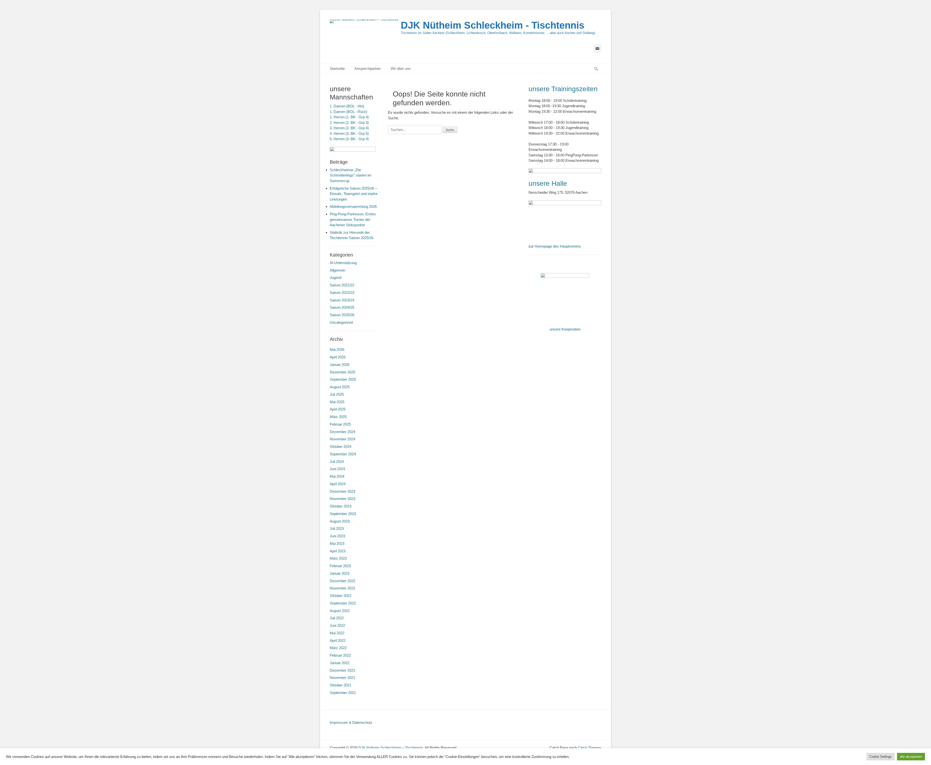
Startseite (337, 68)
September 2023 (343, 514)
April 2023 (337, 551)
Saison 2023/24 (342, 300)
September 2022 (343, 603)
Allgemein (337, 270)
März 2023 (338, 558)
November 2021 (342, 678)
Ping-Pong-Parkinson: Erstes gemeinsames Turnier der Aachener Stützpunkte (353, 219)
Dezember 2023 (342, 491)
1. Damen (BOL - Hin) (347, 106)
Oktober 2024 (340, 446)
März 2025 (338, 417)
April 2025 (337, 409)
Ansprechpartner (367, 68)
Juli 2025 (337, 394)
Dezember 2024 (342, 432)
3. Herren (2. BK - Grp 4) (349, 128)
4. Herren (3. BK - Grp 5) (349, 133)
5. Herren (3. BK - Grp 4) (349, 139)
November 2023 (342, 499)
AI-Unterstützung (343, 263)
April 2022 (337, 640)
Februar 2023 (340, 566)
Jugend (335, 277)
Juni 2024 (337, 469)
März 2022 (338, 648)
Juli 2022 (337, 618)
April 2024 (337, 484)
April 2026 (337, 357)
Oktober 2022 (340, 596)
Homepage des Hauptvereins (558, 246)
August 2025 (340, 387)
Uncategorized (341, 322)
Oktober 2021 (340, 685)
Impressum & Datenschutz (351, 722)
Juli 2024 (337, 461)
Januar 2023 (339, 573)
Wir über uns (401, 68)
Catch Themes (589, 748)
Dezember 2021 (342, 670)
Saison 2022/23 (342, 292)
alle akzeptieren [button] (911, 756)
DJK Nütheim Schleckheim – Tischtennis (390, 748)
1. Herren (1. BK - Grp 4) (349, 117)
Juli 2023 (337, 528)
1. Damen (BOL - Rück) (348, 112)
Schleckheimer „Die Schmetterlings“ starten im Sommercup (350, 175)
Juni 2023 (337, 536)
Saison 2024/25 (342, 307)
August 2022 (340, 611)
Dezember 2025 (342, 372)
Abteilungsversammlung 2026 (353, 206)
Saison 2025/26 (342, 315)
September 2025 (343, 379)
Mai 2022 (337, 633)
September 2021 (343, 693)
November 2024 (342, 439)
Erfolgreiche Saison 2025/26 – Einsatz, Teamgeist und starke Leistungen (353, 193)
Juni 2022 (337, 625)
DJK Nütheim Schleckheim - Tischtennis (492, 25)
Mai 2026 (337, 349)
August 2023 (340, 521)
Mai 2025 (337, 402)
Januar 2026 (339, 364)
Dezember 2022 (342, 581)
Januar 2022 (339, 663)
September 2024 (343, 454)
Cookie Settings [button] (880, 756)
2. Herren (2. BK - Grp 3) (349, 123)
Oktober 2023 (340, 506)
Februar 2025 (340, 424)
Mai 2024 (337, 476)
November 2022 (342, 588)
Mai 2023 (337, 543)
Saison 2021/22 (342, 285)
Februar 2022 (340, 655)
